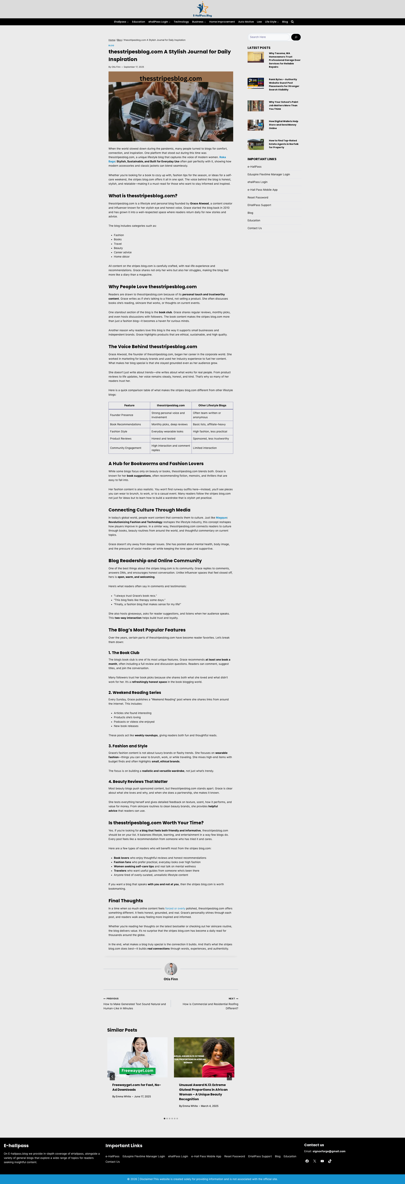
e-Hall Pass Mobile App (262, 189)
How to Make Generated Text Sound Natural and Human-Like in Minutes (134, 1003)
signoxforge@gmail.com (329, 1151)
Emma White (123, 1096)
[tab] (164, 1118)
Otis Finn (116, 67)
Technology (181, 22)
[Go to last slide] (112, 1076)
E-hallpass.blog (18, 1153)
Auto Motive (246, 22)
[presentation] (137, 1057)
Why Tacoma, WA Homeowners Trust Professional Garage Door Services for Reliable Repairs (285, 60)
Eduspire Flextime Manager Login (269, 174)
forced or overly (175, 908)
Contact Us (255, 228)
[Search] (296, 37)
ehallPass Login (258, 182)
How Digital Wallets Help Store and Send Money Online (283, 125)
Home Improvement (222, 22)
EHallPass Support (259, 205)
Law (259, 22)
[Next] (229, 1076)
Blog (285, 22)
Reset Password (258, 197)
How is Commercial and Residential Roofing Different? (210, 1003)
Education (138, 22)
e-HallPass (255, 166)
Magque (221, 517)
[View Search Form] (292, 22)
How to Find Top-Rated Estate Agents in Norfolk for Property (284, 144)
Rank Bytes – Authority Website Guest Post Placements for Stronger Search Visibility (284, 84)
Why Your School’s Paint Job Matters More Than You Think (283, 105)
